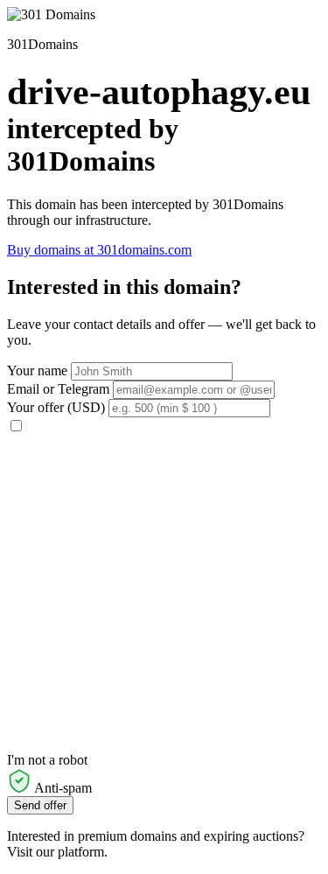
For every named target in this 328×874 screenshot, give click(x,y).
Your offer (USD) (56, 407)
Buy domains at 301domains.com (99, 249)
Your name (37, 370)
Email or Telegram (58, 388)
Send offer (40, 805)
